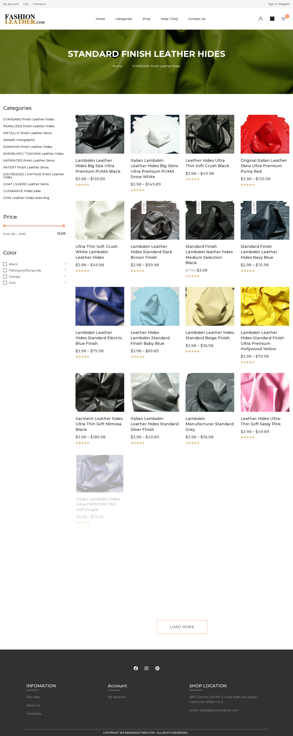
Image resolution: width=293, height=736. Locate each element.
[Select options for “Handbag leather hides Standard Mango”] (201, 479)
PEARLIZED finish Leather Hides (29, 126)
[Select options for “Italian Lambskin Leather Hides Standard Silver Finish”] (146, 399)
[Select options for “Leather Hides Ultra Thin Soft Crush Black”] (201, 140)
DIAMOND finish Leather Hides (27, 147)
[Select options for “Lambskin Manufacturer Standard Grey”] (201, 399)
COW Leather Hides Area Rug (26, 198)
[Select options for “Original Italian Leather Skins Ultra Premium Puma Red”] (256, 140)
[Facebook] (136, 668)
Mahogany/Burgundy (25, 270)
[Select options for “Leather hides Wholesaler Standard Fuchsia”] (256, 560)
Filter (61, 233)
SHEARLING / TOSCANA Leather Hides (33, 154)
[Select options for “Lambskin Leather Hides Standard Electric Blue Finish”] (91, 312)
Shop (146, 19)
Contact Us (196, 19)
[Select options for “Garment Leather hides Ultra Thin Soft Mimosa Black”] (91, 399)
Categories (123, 19)
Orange (14, 277)
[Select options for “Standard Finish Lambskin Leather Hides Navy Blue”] (256, 226)
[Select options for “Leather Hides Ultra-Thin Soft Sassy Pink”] (256, 399)
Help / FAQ (169, 19)
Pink (12, 283)
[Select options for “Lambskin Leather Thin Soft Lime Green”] (201, 560)
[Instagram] (146, 668)
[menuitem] (11, 4)
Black (13, 264)
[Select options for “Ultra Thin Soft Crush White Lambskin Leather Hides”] (91, 226)
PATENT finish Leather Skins (26, 167)
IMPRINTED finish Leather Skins (29, 160)
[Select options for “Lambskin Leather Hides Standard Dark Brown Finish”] (146, 226)
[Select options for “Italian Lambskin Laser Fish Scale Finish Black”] (146, 479)
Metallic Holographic (19, 140)
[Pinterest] (157, 668)
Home (100, 19)
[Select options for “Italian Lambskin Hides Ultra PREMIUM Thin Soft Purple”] (91, 479)
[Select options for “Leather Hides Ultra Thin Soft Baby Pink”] (91, 560)
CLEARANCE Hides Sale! (22, 191)
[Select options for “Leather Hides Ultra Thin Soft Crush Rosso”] (256, 479)
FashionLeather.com (139, 732)
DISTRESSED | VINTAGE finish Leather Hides (33, 175)
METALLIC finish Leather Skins (27, 133)
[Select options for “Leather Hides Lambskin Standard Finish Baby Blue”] (146, 312)
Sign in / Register (279, 4)
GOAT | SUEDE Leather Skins (26, 184)
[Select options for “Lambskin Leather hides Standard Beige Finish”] (201, 312)
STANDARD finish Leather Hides (28, 119)
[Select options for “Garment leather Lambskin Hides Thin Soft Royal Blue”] (146, 560)
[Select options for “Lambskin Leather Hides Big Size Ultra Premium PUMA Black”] (91, 140)
